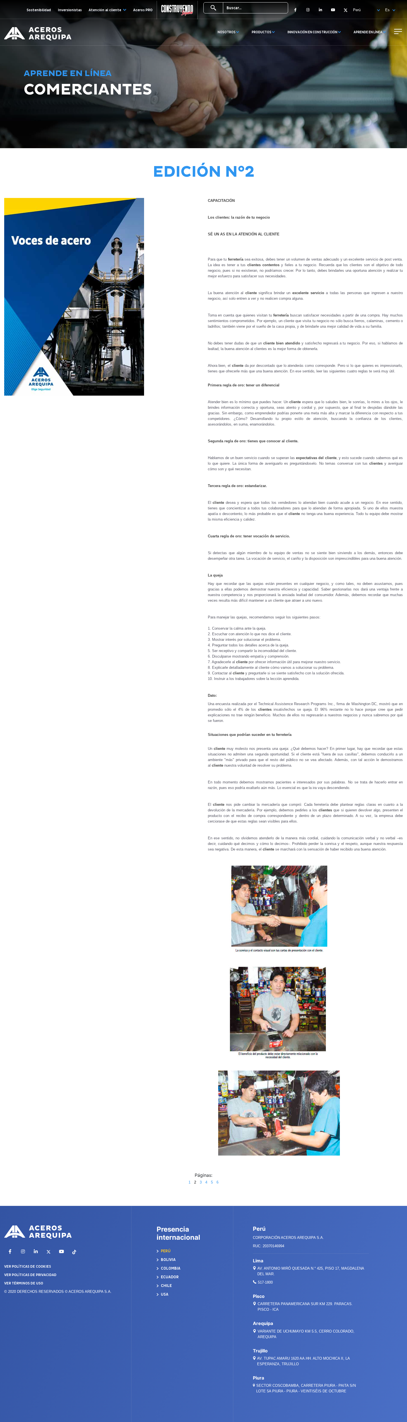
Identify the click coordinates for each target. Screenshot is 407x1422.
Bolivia (168, 1259)
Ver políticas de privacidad (30, 1275)
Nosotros (227, 32)
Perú (165, 1251)
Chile (166, 1285)
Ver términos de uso (23, 1283)
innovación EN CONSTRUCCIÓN (313, 32)
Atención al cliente (105, 10)
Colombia (170, 1268)
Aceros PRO (142, 10)
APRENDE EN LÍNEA (368, 32)
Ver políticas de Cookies (27, 1266)
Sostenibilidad (39, 10)
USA (164, 1294)
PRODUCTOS (262, 32)
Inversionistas (70, 10)
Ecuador (169, 1277)
